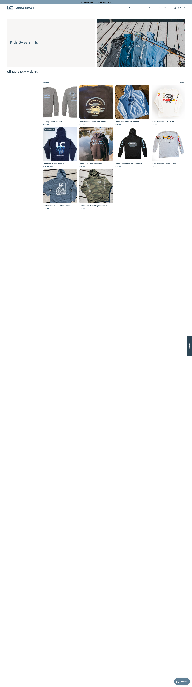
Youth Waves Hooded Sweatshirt (56, 206)
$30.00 (154, 124)
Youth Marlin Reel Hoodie (53, 163)
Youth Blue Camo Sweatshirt (90, 163)
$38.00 (118, 124)
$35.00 (46, 208)
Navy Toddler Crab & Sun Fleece (92, 121)
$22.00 (46, 124)
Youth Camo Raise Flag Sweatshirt (93, 206)
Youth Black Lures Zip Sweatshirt (128, 163)
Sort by (46, 82)
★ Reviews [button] (190, 345)
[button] (174, 7)
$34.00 (82, 166)
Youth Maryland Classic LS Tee (164, 163)
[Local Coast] (20, 7)
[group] (96, 2)
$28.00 (118, 166)
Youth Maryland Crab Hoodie (127, 121)
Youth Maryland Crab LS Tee (163, 121)
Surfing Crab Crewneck (52, 121)
